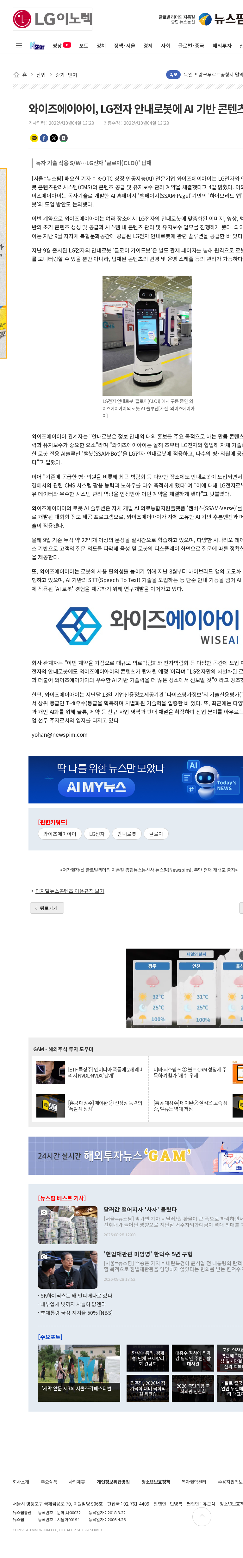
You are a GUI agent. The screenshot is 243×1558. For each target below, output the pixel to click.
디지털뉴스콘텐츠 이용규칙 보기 (69, 891)
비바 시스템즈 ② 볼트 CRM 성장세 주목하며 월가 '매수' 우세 (190, 1072)
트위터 (54, 138)
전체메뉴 (19, 45)
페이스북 (44, 138)
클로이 (156, 833)
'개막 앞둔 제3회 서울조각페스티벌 (76, 1388)
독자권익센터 (194, 1481)
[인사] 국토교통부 (201, 74)
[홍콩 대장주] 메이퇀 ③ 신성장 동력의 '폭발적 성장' (105, 1106)
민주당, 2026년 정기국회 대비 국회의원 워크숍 (147, 1388)
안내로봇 (126, 833)
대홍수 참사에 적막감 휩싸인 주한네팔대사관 (193, 1358)
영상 (57, 45)
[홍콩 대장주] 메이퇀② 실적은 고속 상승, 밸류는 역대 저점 (190, 1106)
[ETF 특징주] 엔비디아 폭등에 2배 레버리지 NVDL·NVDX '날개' (106, 1072)
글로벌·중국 (191, 45)
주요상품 (49, 1481)
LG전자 (97, 833)
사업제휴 (77, 1481)
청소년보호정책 (155, 1481)
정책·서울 (124, 45)
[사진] (67, 1224)
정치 (101, 45)
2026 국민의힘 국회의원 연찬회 (193, 1388)
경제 (148, 45)
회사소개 (21, 1481)
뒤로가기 (49, 907)
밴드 (63, 138)
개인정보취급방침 (113, 1481)
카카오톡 (34, 138)
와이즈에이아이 (60, 833)
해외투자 (222, 45)
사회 (165, 45)
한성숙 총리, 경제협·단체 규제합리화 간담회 (148, 1358)
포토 (84, 45)
